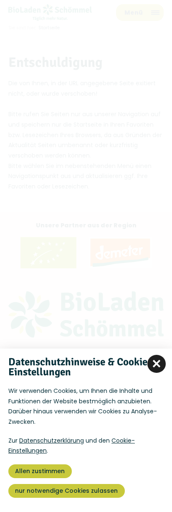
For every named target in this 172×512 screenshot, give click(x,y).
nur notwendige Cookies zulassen (66, 491)
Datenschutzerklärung (51, 440)
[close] (156, 364)
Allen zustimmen (40, 471)
